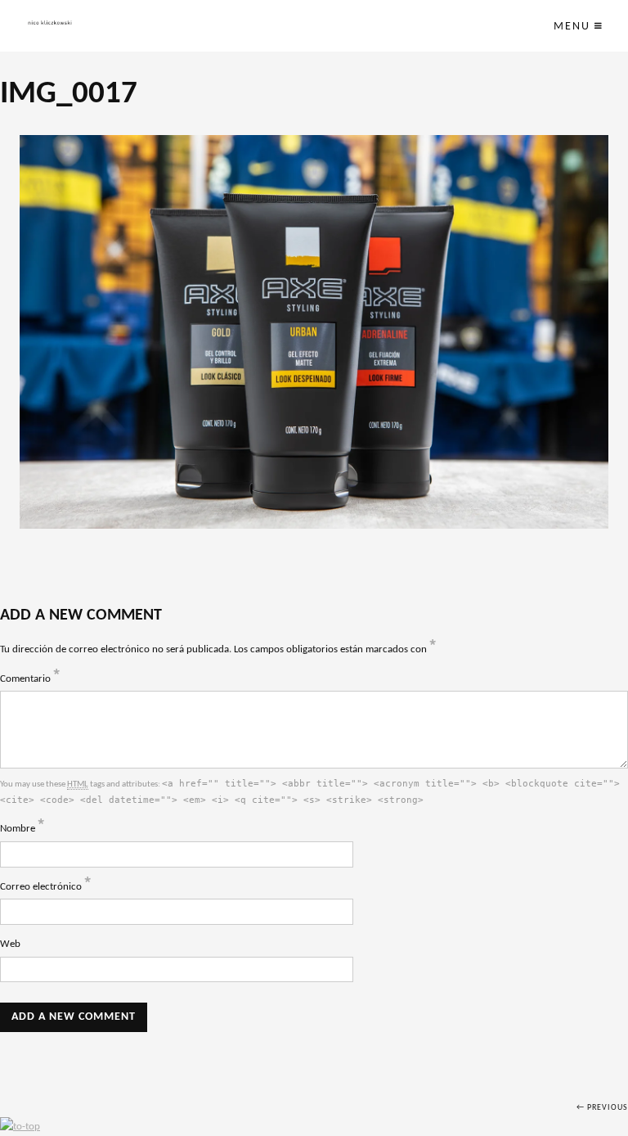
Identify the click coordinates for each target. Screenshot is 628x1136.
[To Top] (20, 1126)
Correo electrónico (46, 886)
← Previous (602, 1107)
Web (10, 944)
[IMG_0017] (314, 331)
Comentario (30, 679)
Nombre (22, 828)
